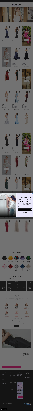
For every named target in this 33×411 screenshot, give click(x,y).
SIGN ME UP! (24, 210)
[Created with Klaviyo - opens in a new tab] (16, 217)
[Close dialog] (32, 193)
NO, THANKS (25, 212)
